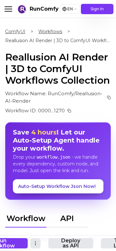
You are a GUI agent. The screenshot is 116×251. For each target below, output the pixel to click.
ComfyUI (15, 31)
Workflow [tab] (25, 218)
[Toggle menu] (8, 9)
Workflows (50, 31)
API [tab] (67, 218)
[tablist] (46, 218)
